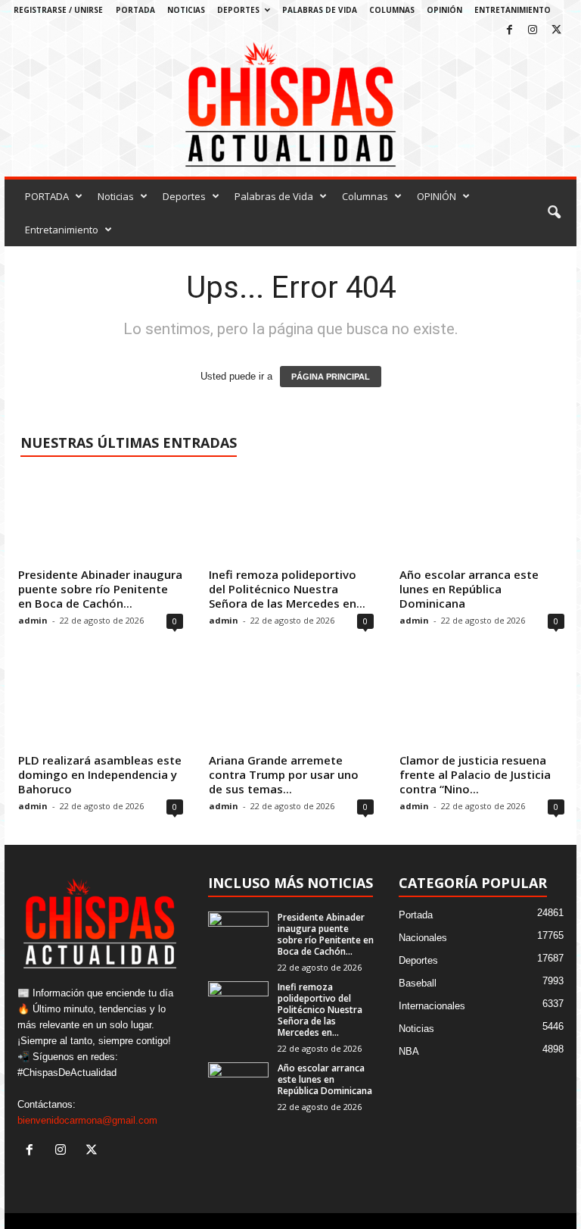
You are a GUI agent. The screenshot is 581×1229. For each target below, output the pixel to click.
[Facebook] (509, 30)
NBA (409, 1051)
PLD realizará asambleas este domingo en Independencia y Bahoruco (100, 774)
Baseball (418, 983)
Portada (416, 915)
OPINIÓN (444, 10)
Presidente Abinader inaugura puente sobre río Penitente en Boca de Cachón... (100, 589)
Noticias (186, 10)
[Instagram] (533, 30)
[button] (553, 213)
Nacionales (423, 937)
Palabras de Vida (319, 10)
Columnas (392, 10)
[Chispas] (290, 105)
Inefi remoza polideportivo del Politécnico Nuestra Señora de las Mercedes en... (287, 589)
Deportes (238, 10)
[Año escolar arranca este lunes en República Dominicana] (481, 517)
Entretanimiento (512, 10)
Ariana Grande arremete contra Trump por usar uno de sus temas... (284, 774)
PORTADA (135, 10)
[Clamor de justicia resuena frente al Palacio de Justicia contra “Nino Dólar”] (481, 702)
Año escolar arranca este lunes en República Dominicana (469, 589)
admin (33, 620)
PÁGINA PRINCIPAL (330, 376)
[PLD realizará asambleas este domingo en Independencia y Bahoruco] (100, 702)
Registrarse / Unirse (58, 10)
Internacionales (432, 1006)
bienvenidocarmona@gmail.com (87, 1120)
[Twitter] (556, 30)
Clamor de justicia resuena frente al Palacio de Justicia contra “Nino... (475, 774)
